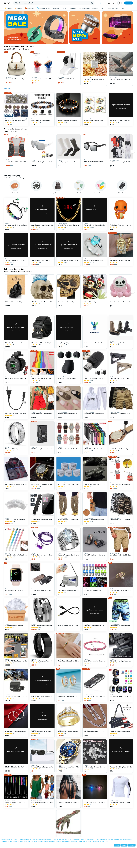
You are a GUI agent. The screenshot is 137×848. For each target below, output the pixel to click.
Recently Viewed (45, 8)
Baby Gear (73, 8)
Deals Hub (30, 8)
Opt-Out (124, 845)
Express (19, 8)
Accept (117, 845)
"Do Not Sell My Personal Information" (94, 841)
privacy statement (75, 840)
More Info (131, 845)
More (123, 8)
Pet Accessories (84, 8)
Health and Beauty (113, 8)
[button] (102, 3)
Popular (9, 8)
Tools (102, 8)
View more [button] (7, 88)
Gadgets (95, 8)
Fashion (64, 8)
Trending (56, 8)
